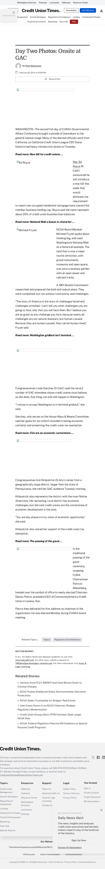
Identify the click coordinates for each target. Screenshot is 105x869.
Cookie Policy (69, 789)
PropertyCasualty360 (29, 847)
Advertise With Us (51, 793)
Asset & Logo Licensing (48, 799)
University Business (73, 854)
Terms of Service (71, 793)
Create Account (91, 792)
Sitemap (25, 814)
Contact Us (47, 805)
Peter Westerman (33, 66)
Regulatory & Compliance (6, 802)
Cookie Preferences (87, 862)
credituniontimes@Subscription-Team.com (21, 775)
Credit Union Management (6, 790)
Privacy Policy (70, 798)
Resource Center (80, 2)
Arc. (27, 862)
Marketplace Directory (26, 2)
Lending (4, 808)
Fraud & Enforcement (10, 817)
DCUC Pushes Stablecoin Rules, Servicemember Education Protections (52, 693)
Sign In (87, 788)
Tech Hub (4, 826)
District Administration (50, 854)
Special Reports (7, 830)
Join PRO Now (88, 10)
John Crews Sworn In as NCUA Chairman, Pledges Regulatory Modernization (46, 707)
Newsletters (71, 10)
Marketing (5, 821)
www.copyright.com (24, 660)
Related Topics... (30, 639)
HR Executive (29, 854)
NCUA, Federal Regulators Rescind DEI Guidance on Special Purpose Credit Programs (52, 725)
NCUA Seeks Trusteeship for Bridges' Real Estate (47, 700)
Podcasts (43, 2)
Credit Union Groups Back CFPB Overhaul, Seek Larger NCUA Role (49, 716)
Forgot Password (92, 797)
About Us (46, 789)
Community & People (10, 813)
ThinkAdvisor (14, 847)
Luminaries (54, 2)
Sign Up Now (79, 840)
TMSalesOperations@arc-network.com (33, 663)
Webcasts (66, 2)
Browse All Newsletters (70, 847)
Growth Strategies (9, 796)
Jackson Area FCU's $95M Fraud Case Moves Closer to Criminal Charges (50, 684)
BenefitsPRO (44, 847)
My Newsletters (91, 801)
